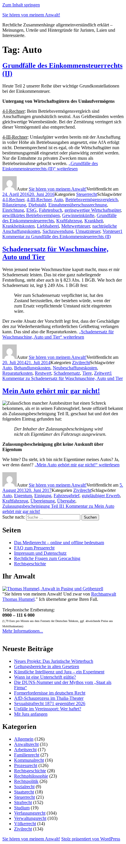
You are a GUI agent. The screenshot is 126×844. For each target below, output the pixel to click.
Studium (22, 807)
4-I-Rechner (13, 199)
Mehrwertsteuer (75, 225)
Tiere (87, 373)
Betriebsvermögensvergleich (91, 199)
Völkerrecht (25, 823)
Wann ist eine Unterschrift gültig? (45, 677)
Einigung (42, 495)
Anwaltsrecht (26, 744)
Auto (58, 199)
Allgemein (23, 739)
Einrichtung (13, 210)
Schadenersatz (67, 373)
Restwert (43, 373)
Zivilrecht (81, 362)
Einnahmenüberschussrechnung (77, 204)
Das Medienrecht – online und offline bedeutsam (59, 542)
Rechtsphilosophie (31, 776)
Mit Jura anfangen (30, 714)
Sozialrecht (24, 786)
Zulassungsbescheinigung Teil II (32, 506)
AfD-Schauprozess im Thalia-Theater (49, 698)
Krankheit (93, 220)
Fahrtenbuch (50, 210)
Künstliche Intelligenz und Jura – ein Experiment (59, 671)
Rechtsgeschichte (30, 563)
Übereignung (42, 500)
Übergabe (66, 500)
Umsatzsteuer (88, 231)
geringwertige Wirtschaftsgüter (92, 210)
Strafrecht (23, 802)
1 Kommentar (62, 234)
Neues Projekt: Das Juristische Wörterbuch (53, 661)
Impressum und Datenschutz (40, 553)
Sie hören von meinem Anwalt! (31, 14)
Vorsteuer (111, 231)
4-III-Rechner (39, 199)
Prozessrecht (25, 765)
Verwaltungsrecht (30, 818)
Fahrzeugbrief (66, 495)
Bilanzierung (14, 204)
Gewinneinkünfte (78, 215)
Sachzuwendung (57, 231)
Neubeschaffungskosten (75, 367)
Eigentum (23, 495)
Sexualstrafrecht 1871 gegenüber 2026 (49, 703)
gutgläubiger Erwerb (101, 495)
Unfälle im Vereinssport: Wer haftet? (47, 708)
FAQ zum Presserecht (34, 547)
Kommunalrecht (29, 760)
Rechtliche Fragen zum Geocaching (47, 558)
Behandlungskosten (32, 367)
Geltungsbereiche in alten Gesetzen (46, 666)
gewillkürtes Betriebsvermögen (31, 215)
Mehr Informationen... (22, 630)
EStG (31, 210)
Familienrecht (26, 754)
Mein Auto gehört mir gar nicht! (51, 391)
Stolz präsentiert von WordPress (90, 838)
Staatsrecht (24, 791)
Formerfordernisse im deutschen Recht (49, 692)
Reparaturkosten (17, 373)
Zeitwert (102, 373)
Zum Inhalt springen (21, 4)
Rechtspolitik (26, 781)
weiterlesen (50, 166)
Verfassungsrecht (29, 813)
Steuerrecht (86, 194)
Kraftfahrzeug (69, 220)
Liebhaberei (48, 225)
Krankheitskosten (18, 225)
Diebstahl (37, 204)
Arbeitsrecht (25, 749)
